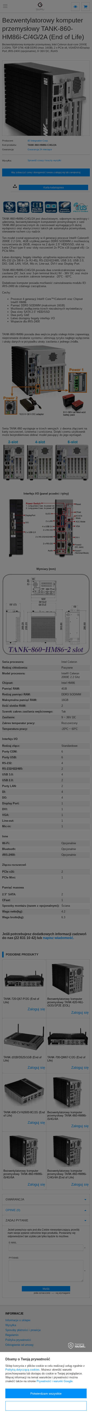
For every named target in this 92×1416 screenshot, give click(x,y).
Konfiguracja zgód (46, 1406)
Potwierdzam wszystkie (46, 1393)
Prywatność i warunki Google (55, 1381)
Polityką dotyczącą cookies (22, 1369)
